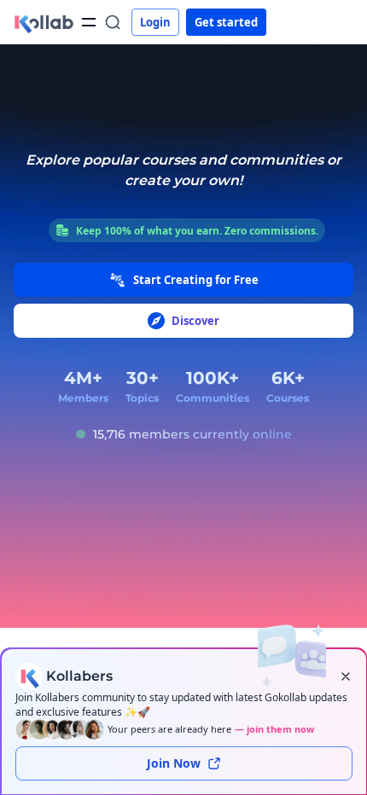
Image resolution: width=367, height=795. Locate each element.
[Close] (345, 676)
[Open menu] (88, 22)
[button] (43, 22)
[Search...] (113, 22)
